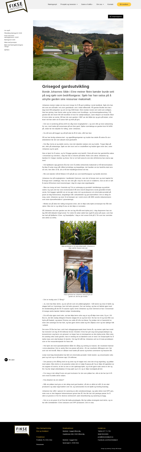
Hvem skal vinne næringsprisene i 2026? (11, 36)
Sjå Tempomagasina (115, 16)
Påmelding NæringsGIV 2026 (13, 33)
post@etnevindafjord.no (105, 437)
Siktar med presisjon (10, 42)
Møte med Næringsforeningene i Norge (13, 45)
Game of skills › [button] (87, 4)
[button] (16, 7)
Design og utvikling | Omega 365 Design (111, 448)
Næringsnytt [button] (52, 4)
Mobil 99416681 (103, 434)
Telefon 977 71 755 (104, 431)
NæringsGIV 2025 (9, 40)
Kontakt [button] (110, 4)
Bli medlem (124, 4)
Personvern (40, 444)
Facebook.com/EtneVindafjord (108, 440)
